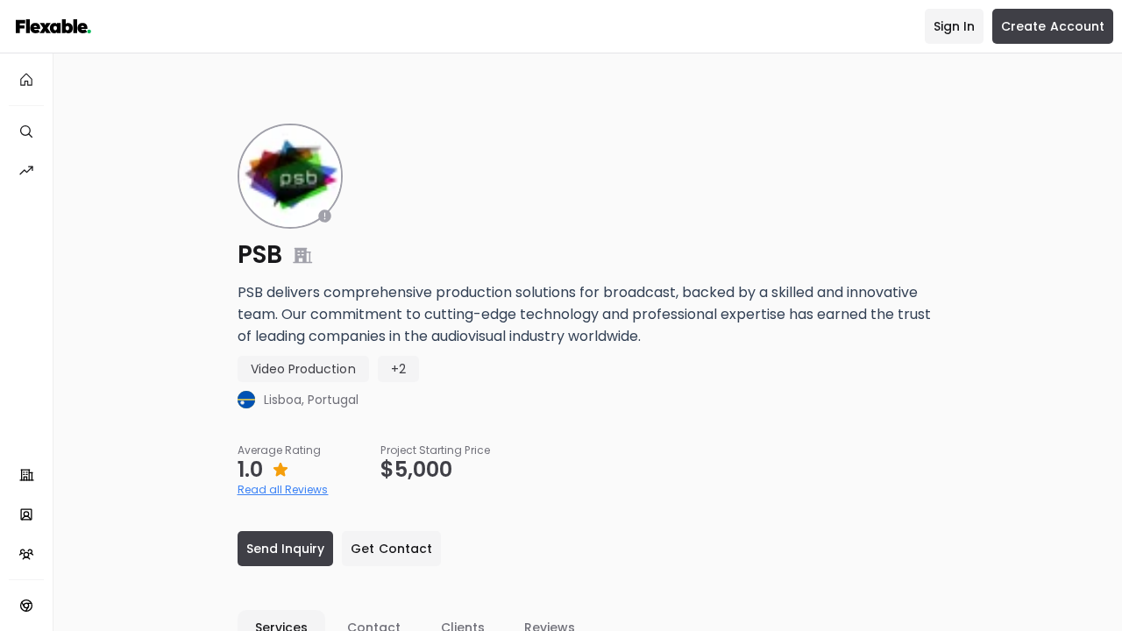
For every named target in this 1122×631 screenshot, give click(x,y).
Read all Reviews (283, 489)
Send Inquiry (285, 548)
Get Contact (391, 548)
